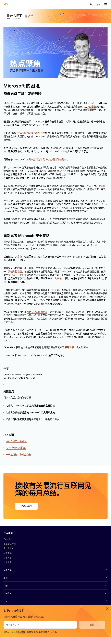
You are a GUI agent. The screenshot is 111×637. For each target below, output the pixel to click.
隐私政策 (21, 632)
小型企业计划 (9, 543)
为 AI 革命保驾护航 (16, 447)
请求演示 (7, 557)
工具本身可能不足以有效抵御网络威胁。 (46, 159)
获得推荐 (7, 553)
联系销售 (7, 562)
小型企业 (91, 106)
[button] (98, 4)
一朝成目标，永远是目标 (18, 454)
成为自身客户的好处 (16, 440)
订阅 (92, 624)
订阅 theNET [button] (26, 506)
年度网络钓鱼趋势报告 (31, 133)
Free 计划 (7, 539)
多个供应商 (55, 278)
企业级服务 (8, 548)
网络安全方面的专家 (37, 311)
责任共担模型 (15, 271)
